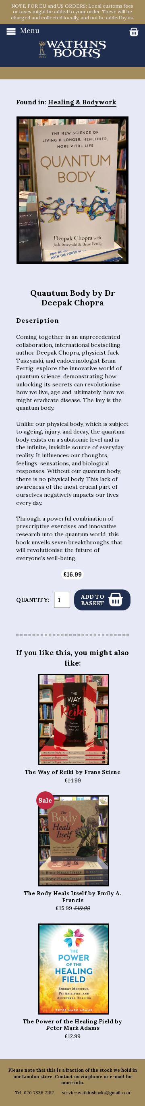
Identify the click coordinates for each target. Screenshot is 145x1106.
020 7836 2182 (39, 1093)
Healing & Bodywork (82, 102)
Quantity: (32, 600)
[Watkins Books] (72, 41)
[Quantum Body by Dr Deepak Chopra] (72, 190)
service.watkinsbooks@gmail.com (96, 1093)
